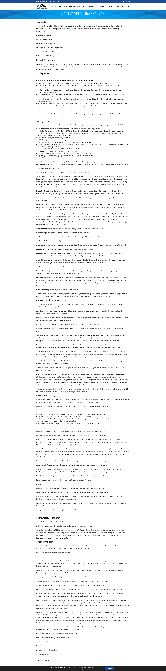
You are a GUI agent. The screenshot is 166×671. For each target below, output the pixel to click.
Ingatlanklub (113, 6)
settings (97, 669)
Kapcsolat (125, 6)
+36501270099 (41, 1)
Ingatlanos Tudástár (98, 6)
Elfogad (110, 668)
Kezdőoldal (57, 6)
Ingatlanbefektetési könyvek (75, 6)
